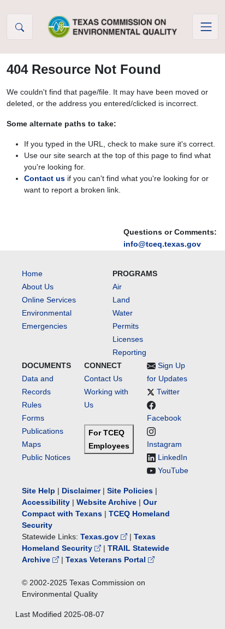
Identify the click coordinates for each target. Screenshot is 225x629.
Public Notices (46, 457)
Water (122, 312)
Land (121, 299)
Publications (42, 431)
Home (32, 273)
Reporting (129, 352)
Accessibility (47, 502)
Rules (32, 404)
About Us (38, 286)
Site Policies (130, 490)
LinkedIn (172, 457)
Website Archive (106, 502)
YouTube (173, 470)
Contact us (44, 178)
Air (117, 286)
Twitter (168, 391)
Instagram (164, 444)
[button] (20, 27)
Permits (125, 326)
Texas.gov (100, 536)
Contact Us (103, 378)
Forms (33, 417)
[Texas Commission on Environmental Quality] (112, 26)
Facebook (164, 417)
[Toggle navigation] (205, 27)
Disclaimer (81, 490)
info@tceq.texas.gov (162, 244)
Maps (31, 444)
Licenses (127, 339)
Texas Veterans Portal (107, 559)
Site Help (38, 490)
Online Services (49, 299)
